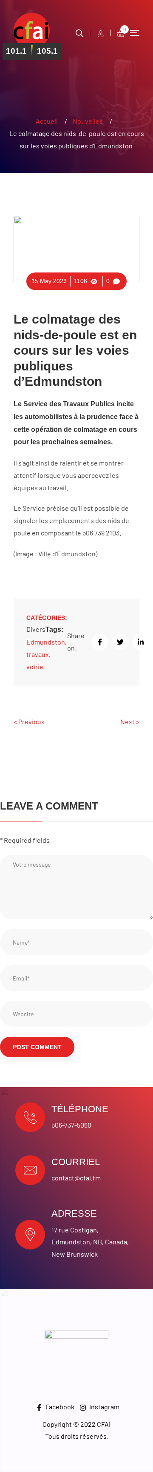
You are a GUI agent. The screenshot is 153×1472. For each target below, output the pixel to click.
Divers (35, 629)
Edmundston (45, 642)
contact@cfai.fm (76, 1178)
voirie (34, 666)
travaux (37, 654)
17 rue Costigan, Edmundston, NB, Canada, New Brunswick (90, 1242)
